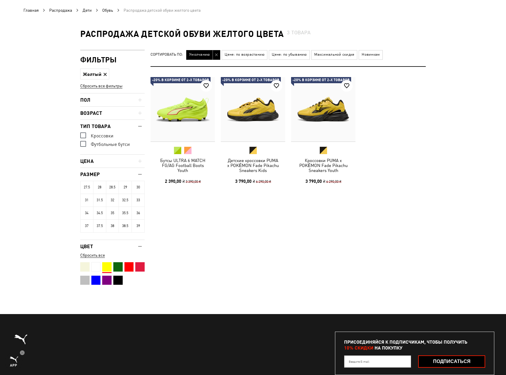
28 (99, 187)
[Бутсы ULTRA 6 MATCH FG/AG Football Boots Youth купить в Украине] (183, 109)
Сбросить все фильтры (101, 85)
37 (86, 226)
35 (112, 213)
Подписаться (452, 361)
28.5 (112, 187)
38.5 (125, 226)
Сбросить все (92, 255)
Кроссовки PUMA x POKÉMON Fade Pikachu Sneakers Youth (323, 165)
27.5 (87, 187)
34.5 (100, 213)
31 (86, 200)
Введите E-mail (359, 361)
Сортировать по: (167, 55)
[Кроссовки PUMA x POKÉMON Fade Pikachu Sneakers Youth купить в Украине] (323, 109)
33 (138, 200)
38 (112, 226)
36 (138, 213)
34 (86, 213)
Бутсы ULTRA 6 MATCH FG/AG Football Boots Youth (182, 165)
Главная (31, 10)
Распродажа (60, 10)
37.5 (100, 226)
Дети (87, 10)
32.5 (125, 200)
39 (138, 226)
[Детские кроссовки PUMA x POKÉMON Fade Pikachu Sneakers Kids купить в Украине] (253, 109)
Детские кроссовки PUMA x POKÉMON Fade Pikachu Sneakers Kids (253, 165)
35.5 (125, 213)
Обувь (107, 10)
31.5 (100, 200)
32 (112, 200)
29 (125, 187)
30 (138, 187)
